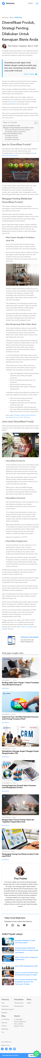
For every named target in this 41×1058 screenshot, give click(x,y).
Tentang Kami (18, 1003)
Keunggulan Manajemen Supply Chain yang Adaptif (25, 941)
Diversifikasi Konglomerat (12, 139)
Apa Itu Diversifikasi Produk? (11, 126)
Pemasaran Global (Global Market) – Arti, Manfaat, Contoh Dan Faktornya (21, 416)
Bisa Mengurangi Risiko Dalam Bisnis (15, 132)
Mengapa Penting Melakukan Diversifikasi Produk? (18, 128)
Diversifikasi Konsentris (11, 136)
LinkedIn (4, 629)
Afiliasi (29, 1003)
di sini (15, 622)
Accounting (5, 1019)
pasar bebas (13, 102)
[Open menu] (37, 3)
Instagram (31, 627)
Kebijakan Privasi (5, 1045)
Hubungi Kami (18, 1006)
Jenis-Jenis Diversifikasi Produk (12, 134)
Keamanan (5, 1006)
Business (4, 1023)
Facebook (23, 627)
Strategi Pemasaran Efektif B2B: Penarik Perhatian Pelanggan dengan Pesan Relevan (27, 950)
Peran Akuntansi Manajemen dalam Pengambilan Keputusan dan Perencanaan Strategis (26, 982)
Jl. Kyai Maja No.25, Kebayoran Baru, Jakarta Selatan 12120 (20, 1022)
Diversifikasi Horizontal (11, 138)
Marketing (18, 17)
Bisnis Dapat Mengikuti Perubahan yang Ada (17, 130)
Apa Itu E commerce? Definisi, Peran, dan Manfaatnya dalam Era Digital (26, 974)
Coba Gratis (33, 1055)
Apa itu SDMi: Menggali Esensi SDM (26, 966)
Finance (4, 1026)
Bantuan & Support (7, 1009)
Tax (2, 1032)
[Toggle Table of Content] (34, 123)
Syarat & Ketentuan (6, 1042)
